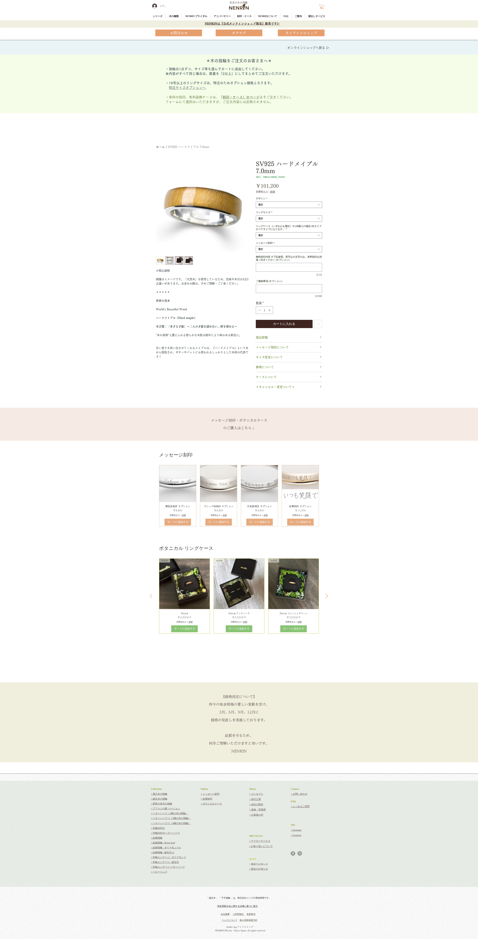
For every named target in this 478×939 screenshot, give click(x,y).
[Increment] (269, 310)
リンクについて (229, 920)
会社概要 (225, 914)
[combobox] (289, 205)
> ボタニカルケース (211, 803)
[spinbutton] (264, 310)
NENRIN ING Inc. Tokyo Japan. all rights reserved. (240, 930)
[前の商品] (151, 596)
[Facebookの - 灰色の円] (293, 853)
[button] (322, 6)
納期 (272, 192)
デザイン (262, 198)
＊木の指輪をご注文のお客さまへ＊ (239, 61)
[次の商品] (326, 596)
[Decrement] (259, 310)
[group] (239, 496)
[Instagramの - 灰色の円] (299, 853)
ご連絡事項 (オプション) (269, 281)
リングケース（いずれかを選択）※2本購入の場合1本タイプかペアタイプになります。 (289, 228)
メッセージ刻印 (265, 243)
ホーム (160, 146)
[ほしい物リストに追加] (318, 324)
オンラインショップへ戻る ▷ (308, 47)
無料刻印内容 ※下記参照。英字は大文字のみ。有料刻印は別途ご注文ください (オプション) (289, 258)
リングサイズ (264, 212)
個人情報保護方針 (248, 920)
